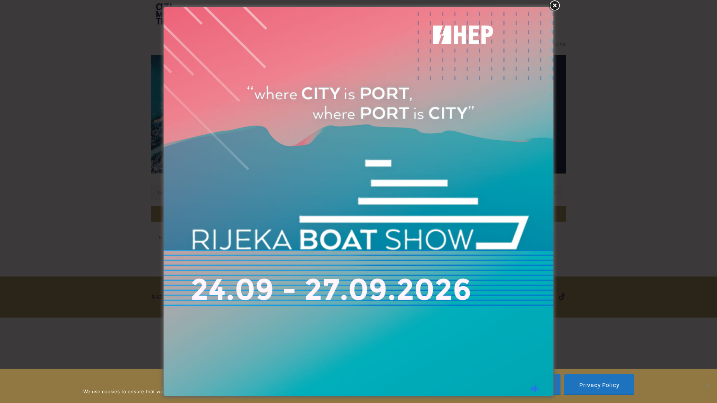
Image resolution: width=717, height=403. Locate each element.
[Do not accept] (707, 386)
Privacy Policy (599, 384)
